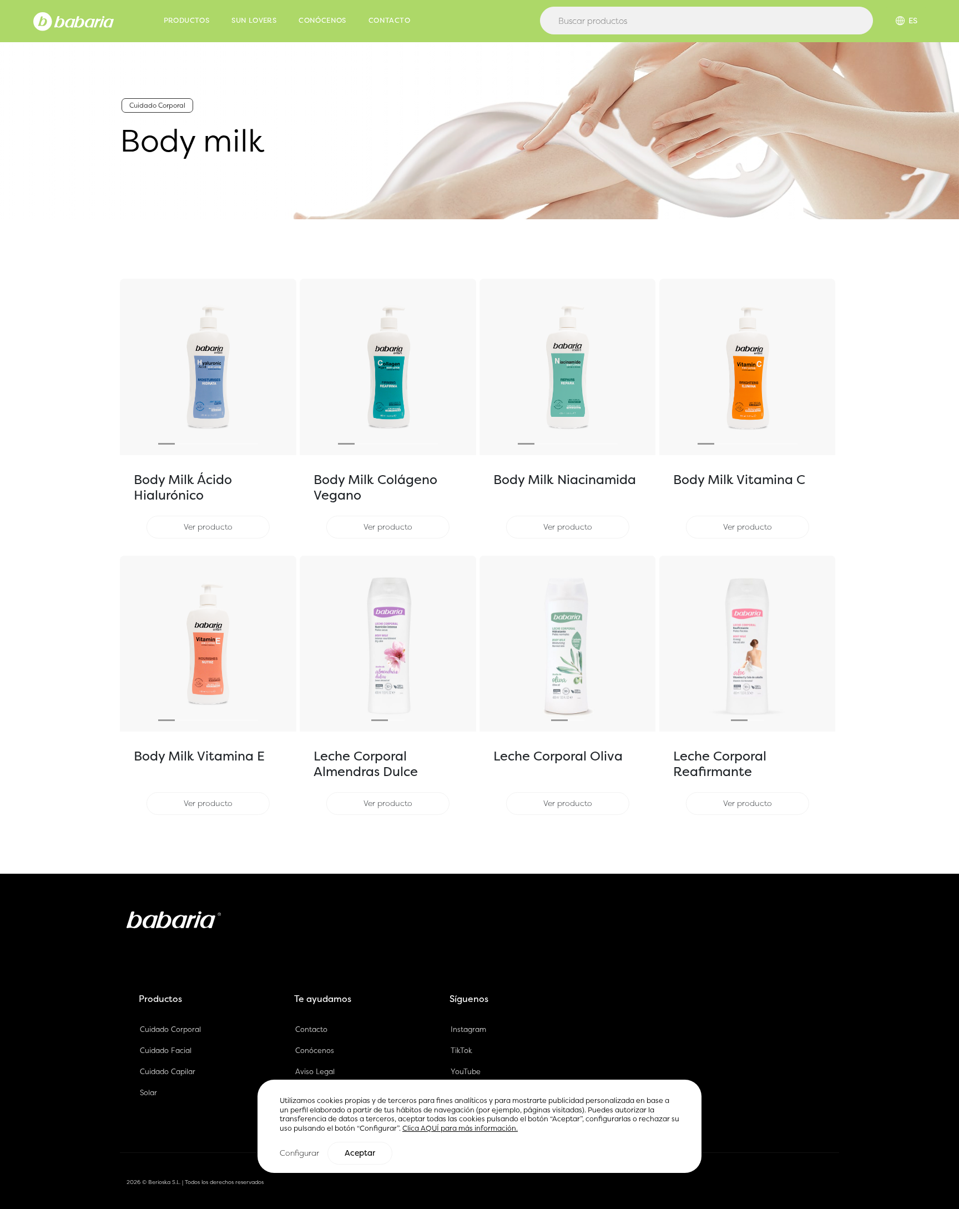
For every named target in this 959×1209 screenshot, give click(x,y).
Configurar (299, 1152)
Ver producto (208, 526)
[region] (479, 1126)
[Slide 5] (233, 444)
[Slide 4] (216, 444)
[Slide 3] (199, 444)
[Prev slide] (133, 367)
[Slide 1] (166, 444)
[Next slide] (283, 367)
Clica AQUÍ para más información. (460, 1128)
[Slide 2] (183, 444)
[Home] (73, 20)
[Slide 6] (249, 444)
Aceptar (360, 1152)
